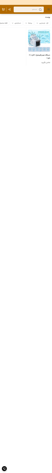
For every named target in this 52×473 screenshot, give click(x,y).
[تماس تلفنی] (4, 468)
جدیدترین (42, 23)
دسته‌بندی (18, 23)
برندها (30, 23)
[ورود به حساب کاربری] (10, 9)
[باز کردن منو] (48, 9)
